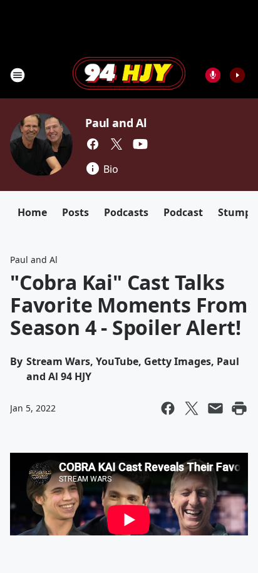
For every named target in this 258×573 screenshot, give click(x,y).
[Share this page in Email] (215, 408)
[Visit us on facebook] (92, 144)
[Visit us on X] (116, 144)
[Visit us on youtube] (140, 144)
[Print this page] (239, 408)
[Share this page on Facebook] (168, 408)
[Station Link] (129, 74)
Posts (75, 212)
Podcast (183, 212)
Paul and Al (116, 122)
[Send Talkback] (212, 75)
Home (32, 212)
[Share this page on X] (191, 408)
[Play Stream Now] (237, 75)
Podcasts (126, 212)
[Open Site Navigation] (17, 75)
